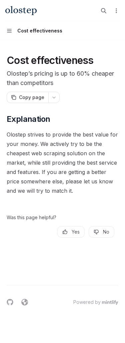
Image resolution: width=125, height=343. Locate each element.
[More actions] (116, 10)
